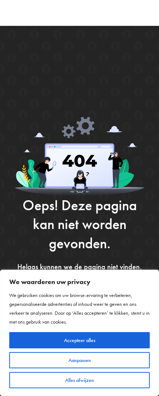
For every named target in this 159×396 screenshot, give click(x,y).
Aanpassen (79, 360)
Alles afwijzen (79, 380)
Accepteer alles (79, 340)
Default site (33, 13)
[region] (79, 333)
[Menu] (146, 13)
